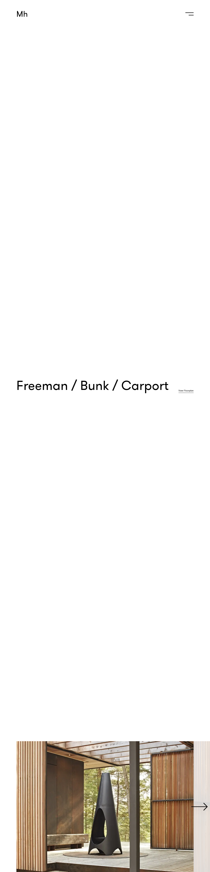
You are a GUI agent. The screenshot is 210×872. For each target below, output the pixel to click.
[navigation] (189, 15)
